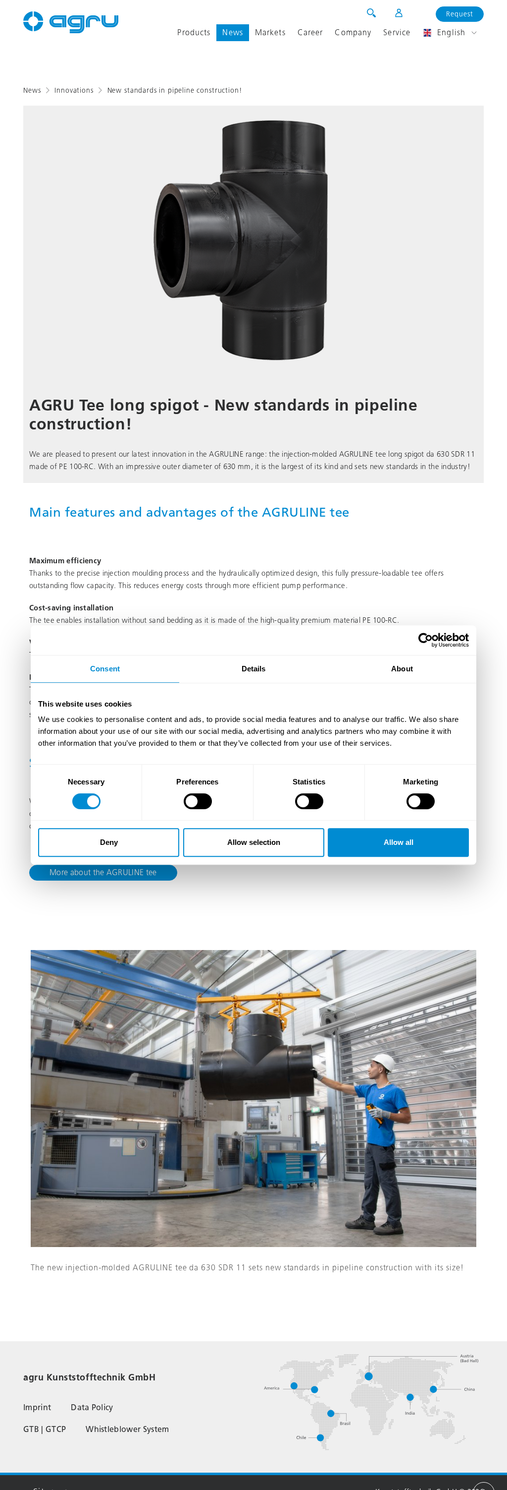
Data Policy (92, 1407)
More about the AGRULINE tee (103, 872)
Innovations (73, 90)
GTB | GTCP (44, 1429)
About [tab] (402, 668)
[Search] (371, 13)
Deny (109, 842)
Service (396, 32)
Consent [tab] (105, 668)
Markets (270, 32)
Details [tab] (254, 668)
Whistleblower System (127, 1429)
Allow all (398, 842)
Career (310, 32)
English (451, 32)
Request (459, 14)
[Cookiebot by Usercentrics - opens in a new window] (425, 640)
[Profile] (392, 13)
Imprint (37, 1407)
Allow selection (253, 842)
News (232, 32)
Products (193, 32)
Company (353, 32)
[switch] (198, 801)
